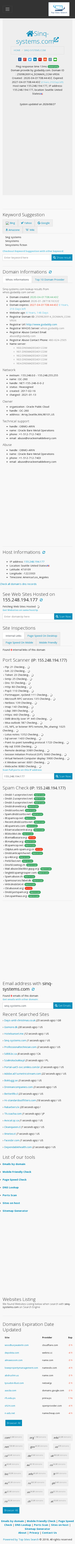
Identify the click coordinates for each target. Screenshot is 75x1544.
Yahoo (28, 223)
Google (45, 223)
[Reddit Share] (50, 59)
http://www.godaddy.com (41, 324)
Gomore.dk (10, 1027)
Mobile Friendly (48, 642)
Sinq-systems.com (35, 50)
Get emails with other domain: (20, 999)
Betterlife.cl (11, 1093)
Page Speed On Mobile (19, 642)
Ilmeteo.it (10, 1133)
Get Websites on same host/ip (20, 610)
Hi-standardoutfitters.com (20, 1100)
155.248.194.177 (34, 561)
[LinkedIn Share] (35, 59)
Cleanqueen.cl (12, 1127)
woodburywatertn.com (17, 1345)
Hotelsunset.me (14, 1033)
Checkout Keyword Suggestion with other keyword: (33, 251)
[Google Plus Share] (25, 59)
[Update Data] (49, 272)
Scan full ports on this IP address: (22, 769)
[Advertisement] (37, 145)
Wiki (31, 230)
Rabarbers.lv (11, 1107)
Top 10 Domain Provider (50, 279)
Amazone (14, 230)
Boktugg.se (11, 1080)
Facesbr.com (11, 1140)
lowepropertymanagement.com (21, 1367)
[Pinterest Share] (40, 59)
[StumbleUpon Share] (45, 59)
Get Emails (64, 1005)
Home (17, 50)
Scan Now (64, 616)
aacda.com (10, 1390)
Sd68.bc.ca (10, 1053)
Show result (63, 257)
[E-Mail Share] (55, 59)
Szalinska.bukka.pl (14, 1060)
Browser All (13, 1423)
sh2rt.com (10, 1405)
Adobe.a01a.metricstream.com (22, 1073)
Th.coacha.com (13, 1113)
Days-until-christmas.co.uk (19, 1020)
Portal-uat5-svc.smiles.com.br (22, 1067)
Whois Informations (17, 279)
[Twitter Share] (30, 59)
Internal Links (13, 635)
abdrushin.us (12, 1375)
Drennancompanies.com (18, 1087)
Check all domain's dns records (18, 584)
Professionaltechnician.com (20, 1047)
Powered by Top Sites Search (21, 1539)
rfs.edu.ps (10, 1398)
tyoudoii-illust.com (14, 1383)
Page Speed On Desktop (42, 635)
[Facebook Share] (20, 59)
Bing (12, 223)
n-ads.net (10, 1413)
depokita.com (12, 1352)
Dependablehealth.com (18, 1147)
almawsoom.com (13, 1360)
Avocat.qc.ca (11, 1120)
